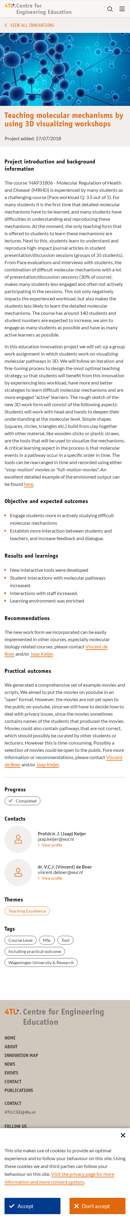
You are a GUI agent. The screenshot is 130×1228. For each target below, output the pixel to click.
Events (11, 1073)
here (28, 484)
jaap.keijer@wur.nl (56, 839)
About (11, 1047)
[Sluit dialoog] (123, 1135)
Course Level (20, 940)
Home (10, 1038)
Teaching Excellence (27, 910)
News (10, 1064)
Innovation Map (21, 1056)
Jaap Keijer (41, 654)
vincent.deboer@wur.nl (60, 872)
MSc (47, 940)
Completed (26, 800)
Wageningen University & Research (41, 962)
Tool (65, 940)
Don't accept (96, 1206)
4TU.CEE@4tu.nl (20, 1112)
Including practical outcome (34, 951)
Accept (25, 1206)
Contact (13, 1082)
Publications (19, 1091)
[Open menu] (122, 9)
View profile (52, 845)
